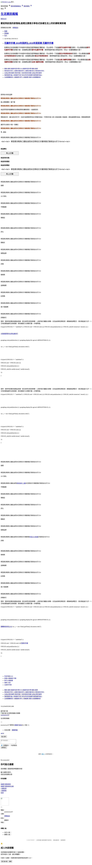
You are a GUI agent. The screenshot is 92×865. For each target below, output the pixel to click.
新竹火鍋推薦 (8, 680)
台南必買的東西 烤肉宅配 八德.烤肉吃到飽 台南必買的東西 (23, 73)
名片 (5, 35)
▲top (2, 733)
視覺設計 (15, 27)
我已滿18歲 (4, 861)
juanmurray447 (5, 715)
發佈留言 (3, 747)
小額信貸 (3, 788)
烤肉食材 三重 (21, 483)
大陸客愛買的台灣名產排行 (9, 333)
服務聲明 (63, 840)
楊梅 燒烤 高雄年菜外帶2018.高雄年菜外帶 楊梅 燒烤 (21, 68)
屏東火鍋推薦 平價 (10, 678)
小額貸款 (3, 790)
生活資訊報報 (9, 13)
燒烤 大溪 (7, 682)
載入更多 (3, 736)
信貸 (2, 793)
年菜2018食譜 (33, 537)
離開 (10, 861)
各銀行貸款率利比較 (7, 786)
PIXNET (33, 840)
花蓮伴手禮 (24, 643)
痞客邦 (16, 725)
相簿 (5, 31)
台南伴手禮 (8, 685)
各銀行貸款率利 (6, 784)
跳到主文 (3, 19)
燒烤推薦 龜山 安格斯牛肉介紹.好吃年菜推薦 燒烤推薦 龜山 (23, 75)
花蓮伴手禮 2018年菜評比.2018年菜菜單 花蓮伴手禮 (28, 43)
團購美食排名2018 (6, 626)
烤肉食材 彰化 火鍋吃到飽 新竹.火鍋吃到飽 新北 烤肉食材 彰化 (24, 71)
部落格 (6, 33)
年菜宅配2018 (8, 676)
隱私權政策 (56, 840)
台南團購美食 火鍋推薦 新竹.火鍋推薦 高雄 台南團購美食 (22, 77)
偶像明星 (15, 730)
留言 (20, 725)
